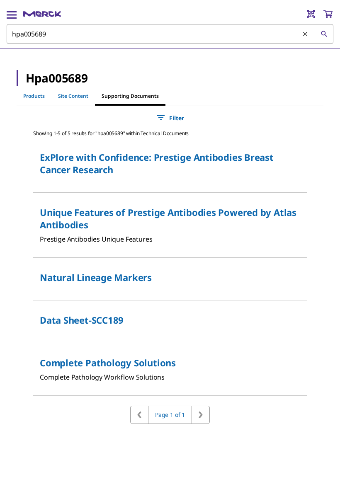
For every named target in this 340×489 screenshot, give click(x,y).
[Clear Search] (305, 34)
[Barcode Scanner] (311, 14)
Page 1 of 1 (170, 415)
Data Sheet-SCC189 (82, 320)
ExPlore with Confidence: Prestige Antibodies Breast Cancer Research (157, 163)
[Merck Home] (42, 14)
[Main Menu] (12, 14)
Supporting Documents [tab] (130, 95)
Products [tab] (34, 95)
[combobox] (170, 34)
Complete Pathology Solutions (108, 362)
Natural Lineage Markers (96, 277)
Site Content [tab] (73, 95)
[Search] (324, 34)
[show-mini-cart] (328, 14)
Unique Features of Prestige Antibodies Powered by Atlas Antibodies (168, 218)
